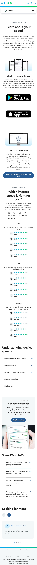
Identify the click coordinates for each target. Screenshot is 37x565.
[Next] (9, 515)
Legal (18, 556)
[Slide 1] (14, 542)
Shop (8, 549)
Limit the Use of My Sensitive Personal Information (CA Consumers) (18, 559)
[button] (28, 3)
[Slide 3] (18, 542)
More (18, 553)
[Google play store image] (18, 97)
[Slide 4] (20, 542)
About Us (8, 553)
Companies (27, 553)
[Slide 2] (16, 542)
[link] (2, 3)
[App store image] (18, 114)
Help (27, 549)
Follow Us (8, 556)
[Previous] (4, 515)
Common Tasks (17, 549)
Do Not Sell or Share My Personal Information (18, 561)
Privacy (27, 556)
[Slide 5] (22, 542)
